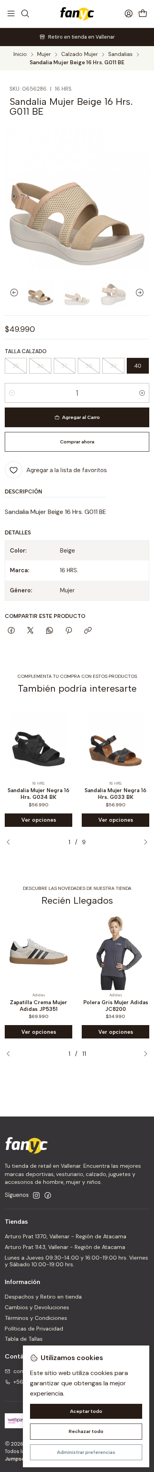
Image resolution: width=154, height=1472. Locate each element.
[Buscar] (25, 14)
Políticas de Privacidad (34, 1328)
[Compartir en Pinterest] (68, 631)
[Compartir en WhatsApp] (49, 631)
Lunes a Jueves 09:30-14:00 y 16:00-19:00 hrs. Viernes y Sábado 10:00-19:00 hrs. (76, 1261)
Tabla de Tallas (24, 1338)
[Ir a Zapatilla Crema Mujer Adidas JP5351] (38, 951)
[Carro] (143, 14)
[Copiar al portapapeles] (87, 631)
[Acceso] (128, 14)
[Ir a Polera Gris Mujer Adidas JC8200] (115, 951)
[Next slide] (143, 292)
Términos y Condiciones (36, 1317)
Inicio (20, 54)
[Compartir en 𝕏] (30, 631)
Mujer (44, 54)
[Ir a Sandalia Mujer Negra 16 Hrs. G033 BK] (115, 740)
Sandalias (120, 54)
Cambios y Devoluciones (37, 1307)
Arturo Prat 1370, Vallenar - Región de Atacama (65, 1236)
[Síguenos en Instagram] (36, 1195)
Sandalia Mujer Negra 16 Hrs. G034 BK (38, 793)
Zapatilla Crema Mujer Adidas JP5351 (38, 1005)
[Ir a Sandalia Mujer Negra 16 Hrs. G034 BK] (38, 740)
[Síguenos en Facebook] (48, 1195)
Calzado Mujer (79, 54)
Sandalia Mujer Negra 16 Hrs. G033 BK (115, 793)
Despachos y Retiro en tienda (43, 1296)
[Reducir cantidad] (12, 392)
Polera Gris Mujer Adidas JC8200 (115, 1005)
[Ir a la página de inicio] (76, 14)
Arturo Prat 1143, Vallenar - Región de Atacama (65, 1247)
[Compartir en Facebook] (11, 631)
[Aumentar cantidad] (142, 392)
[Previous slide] (11, 292)
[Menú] (11, 14)
